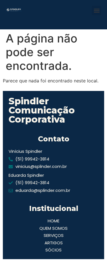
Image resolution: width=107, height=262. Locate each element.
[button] (96, 10)
